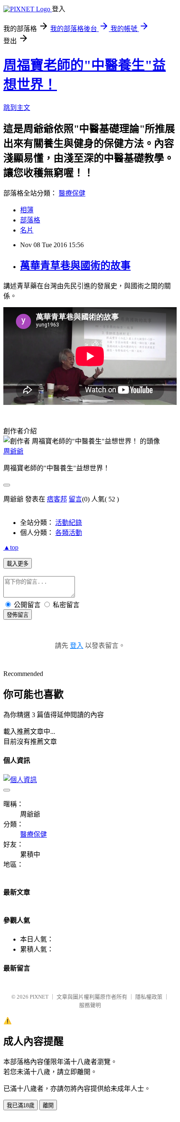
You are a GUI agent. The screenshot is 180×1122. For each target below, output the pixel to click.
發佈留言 (17, 615)
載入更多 (17, 564)
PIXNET (39, 997)
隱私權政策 (148, 997)
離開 (48, 1105)
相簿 (26, 210)
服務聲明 (90, 1005)
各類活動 (68, 532)
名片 (26, 230)
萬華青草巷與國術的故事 (75, 265)
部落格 (30, 220)
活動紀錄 (68, 522)
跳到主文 (16, 107)
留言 (75, 499)
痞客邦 (57, 499)
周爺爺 (13, 451)
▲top (10, 547)
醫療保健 (72, 193)
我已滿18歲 (20, 1105)
